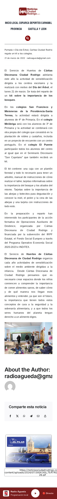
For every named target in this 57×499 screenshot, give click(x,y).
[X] (17, 416)
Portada (9, 49)
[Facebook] (10, 416)
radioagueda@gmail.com (39, 58)
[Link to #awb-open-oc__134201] (27, 38)
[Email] (38, 416)
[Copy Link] (45, 416)
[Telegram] (31, 416)
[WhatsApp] (24, 416)
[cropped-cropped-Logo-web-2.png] (28, 7)
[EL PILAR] (28, 436)
